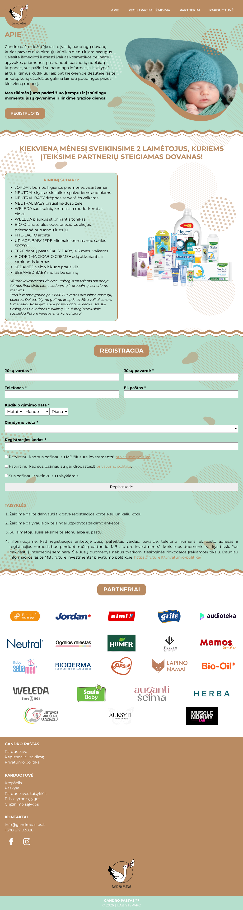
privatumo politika (132, 457)
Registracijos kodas (25, 440)
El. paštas (135, 388)
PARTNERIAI (190, 10)
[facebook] (11, 841)
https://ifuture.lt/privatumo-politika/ (167, 557)
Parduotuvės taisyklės (26, 793)
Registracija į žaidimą (24, 757)
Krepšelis (13, 783)
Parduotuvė (16, 751)
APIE (115, 10)
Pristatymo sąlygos (22, 799)
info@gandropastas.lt (25, 824)
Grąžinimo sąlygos (22, 804)
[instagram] (26, 841)
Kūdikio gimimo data (27, 405)
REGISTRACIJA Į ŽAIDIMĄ (149, 10)
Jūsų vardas (18, 370)
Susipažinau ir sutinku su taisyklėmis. (43, 476)
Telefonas (16, 388)
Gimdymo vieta (21, 422)
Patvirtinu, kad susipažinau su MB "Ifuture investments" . (79, 457)
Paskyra (12, 788)
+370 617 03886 (19, 830)
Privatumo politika (22, 762)
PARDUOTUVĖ (221, 10)
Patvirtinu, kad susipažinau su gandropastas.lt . (70, 466)
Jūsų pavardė (139, 370)
